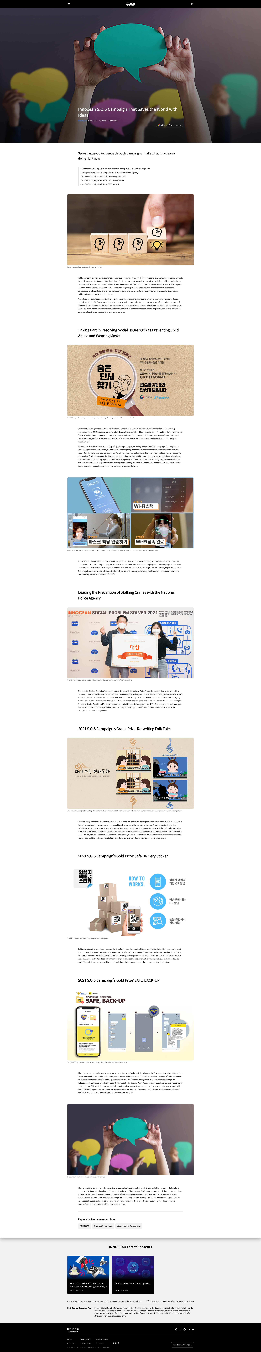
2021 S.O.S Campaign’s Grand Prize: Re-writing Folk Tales (103, 176)
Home (69, 1301)
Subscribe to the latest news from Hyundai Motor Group (171, 1301)
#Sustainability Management (128, 1226)
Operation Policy (85, 1343)
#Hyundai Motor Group (103, 1226)
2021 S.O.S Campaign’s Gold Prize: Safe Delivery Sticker (102, 180)
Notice (69, 1339)
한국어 (116, 1343)
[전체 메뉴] (68, 4)
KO (192, 4)
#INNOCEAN (84, 1226)
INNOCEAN (82, 121)
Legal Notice (71, 1343)
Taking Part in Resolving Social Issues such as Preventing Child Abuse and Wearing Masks (115, 169)
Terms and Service (102, 1339)
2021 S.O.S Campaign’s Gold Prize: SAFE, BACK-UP (100, 184)
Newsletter (99, 1343)
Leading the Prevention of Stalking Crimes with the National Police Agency (109, 173)
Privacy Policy (85, 1339)
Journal (91, 1301)
